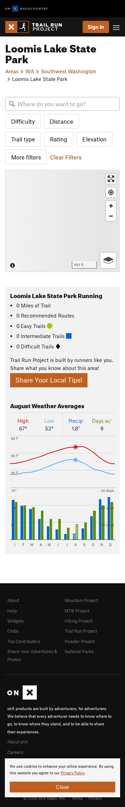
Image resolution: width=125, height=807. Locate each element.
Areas (11, 71)
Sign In (96, 27)
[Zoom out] (111, 216)
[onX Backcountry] (26, 9)
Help (12, 611)
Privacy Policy (73, 773)
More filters (26, 157)
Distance (61, 121)
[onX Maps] (22, 698)
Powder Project (80, 641)
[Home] (37, 27)
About (13, 600)
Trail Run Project (81, 631)
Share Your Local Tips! (48, 380)
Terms (77, 798)
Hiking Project (78, 621)
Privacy (95, 798)
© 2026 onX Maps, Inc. (44, 798)
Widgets (15, 621)
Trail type (23, 138)
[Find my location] (111, 192)
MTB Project (77, 611)
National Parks (79, 651)
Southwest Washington (68, 71)
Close (62, 787)
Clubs (12, 631)
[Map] (62, 221)
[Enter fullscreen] (111, 179)
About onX (17, 741)
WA (29, 71)
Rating (58, 138)
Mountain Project (81, 600)
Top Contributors (23, 641)
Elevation (94, 138)
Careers (15, 752)
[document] (62, 777)
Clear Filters (66, 157)
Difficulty (23, 121)
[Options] (108, 260)
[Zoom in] (111, 206)
